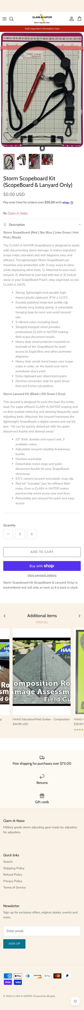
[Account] (70, 18)
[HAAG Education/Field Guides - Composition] (42, 671)
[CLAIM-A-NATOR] (42, 18)
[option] (42, 91)
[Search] (13, 18)
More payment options (42, 575)
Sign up (14, 944)
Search (8, 862)
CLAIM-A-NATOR (22, 996)
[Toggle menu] (4, 18)
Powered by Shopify (44, 996)
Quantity (9, 525)
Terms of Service (14, 887)
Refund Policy (12, 874)
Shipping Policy (13, 868)
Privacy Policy (12, 881)
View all (42, 622)
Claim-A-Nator (18, 213)
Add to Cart (42, 552)
